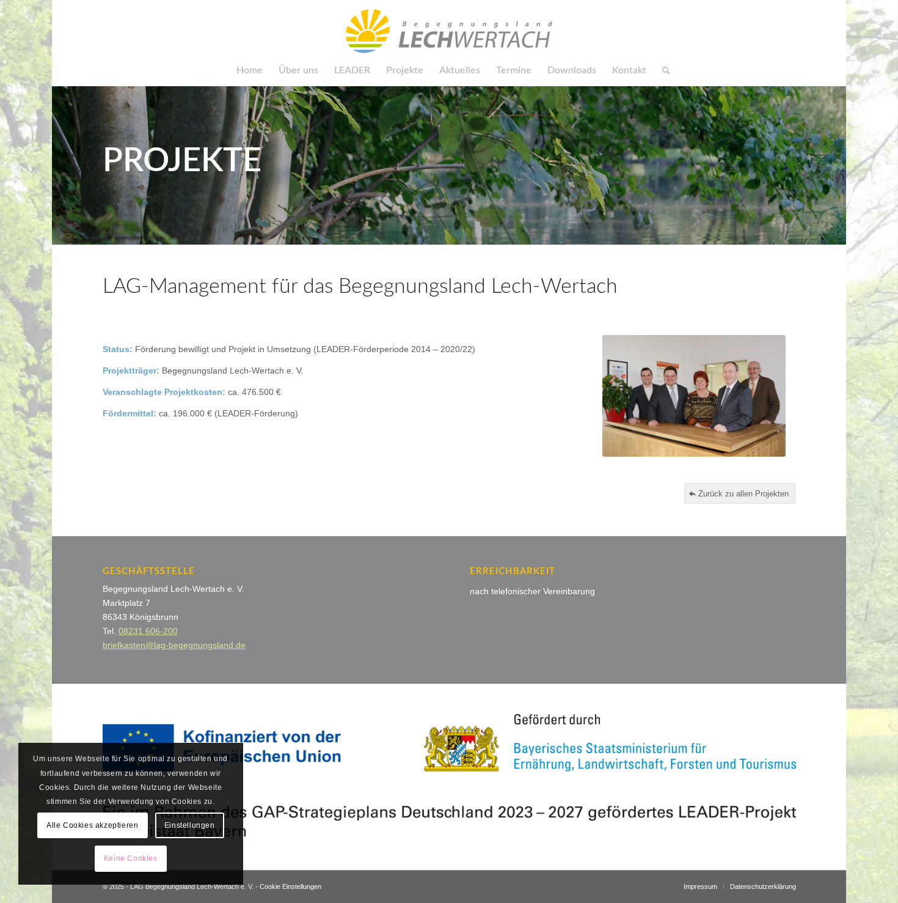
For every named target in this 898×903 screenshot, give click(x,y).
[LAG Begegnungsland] (449, 27)
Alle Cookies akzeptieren (92, 825)
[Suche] (662, 70)
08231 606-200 (148, 631)
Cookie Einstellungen (290, 886)
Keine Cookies (131, 858)
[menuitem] (249, 70)
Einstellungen (189, 825)
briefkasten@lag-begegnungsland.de (174, 645)
